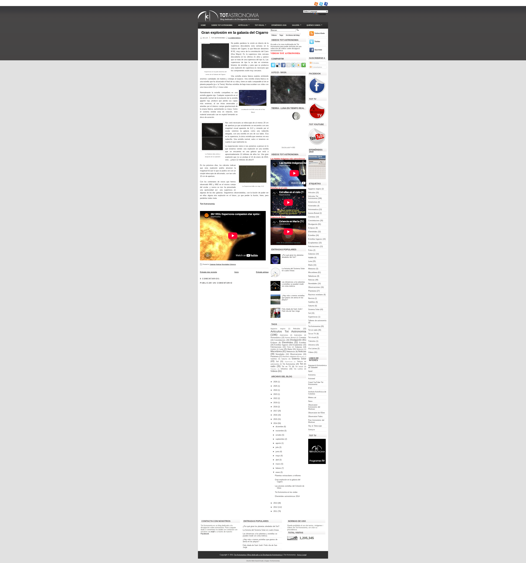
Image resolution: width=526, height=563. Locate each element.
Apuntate (318, 50)
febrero (279, 468)
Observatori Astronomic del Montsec (314, 407)
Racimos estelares (289, 356)
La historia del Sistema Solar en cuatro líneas (293, 270)
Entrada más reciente (208, 272)
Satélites (274, 359)
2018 (275, 407)
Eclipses (274, 343)
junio (278, 452)
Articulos (296, 329)
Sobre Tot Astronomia (221, 25)
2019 (275, 403)
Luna (281, 349)
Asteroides (298, 335)
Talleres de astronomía (317, 320)
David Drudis (259, 561)
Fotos (289, 347)
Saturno (284, 359)
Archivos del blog (292, 35)
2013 (275, 503)
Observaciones (296, 354)
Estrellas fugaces (281, 345)
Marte (290, 349)
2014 (275, 423)
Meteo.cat (312, 397)
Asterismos (284, 335)
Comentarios (316, 67)
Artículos (243, 25)
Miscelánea (276, 351)
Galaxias (213, 264)
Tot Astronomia (289, 364)
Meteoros (300, 349)
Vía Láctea (298, 369)
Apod (310, 371)
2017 (275, 411)
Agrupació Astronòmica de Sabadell (317, 366)
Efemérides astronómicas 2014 (287, 496)
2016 (275, 415)
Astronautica (276, 338)
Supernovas (288, 361)
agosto (278, 443)
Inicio (236, 272)
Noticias (218, 264)
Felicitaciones (276, 347)
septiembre (280, 439)
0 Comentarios (234, 38)
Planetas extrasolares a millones (288, 476)
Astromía (311, 375)
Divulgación (296, 340)
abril (277, 460)
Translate (322, 14)
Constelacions (279, 340)
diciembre (280, 427)
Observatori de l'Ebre (316, 413)
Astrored (311, 379)
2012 (275, 507)
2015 (275, 419)
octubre (279, 435)
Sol (277, 361)
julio (277, 447)
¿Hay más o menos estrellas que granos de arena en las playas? (293, 298)
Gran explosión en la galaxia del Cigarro (234, 32)
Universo (233, 264)
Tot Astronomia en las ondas (286, 492)
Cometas (302, 338)
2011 (275, 511)
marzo (278, 464)
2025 (275, 386)
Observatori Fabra (315, 416)
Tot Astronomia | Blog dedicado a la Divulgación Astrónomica (258, 555)
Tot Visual (260, 25)
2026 (275, 382)
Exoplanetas (297, 345)
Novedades (225, 264)
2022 (275, 398)
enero (278, 472)
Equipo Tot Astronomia (272, 561)
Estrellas (302, 343)
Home (203, 25)
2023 (275, 394)
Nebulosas (291, 352)
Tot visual (299, 366)
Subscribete (320, 33)
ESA (310, 388)
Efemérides (287, 342)
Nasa (310, 401)
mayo (278, 456)
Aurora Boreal (290, 337)
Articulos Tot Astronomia (288, 331)
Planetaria (274, 356)
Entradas (315, 63)
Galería (296, 25)
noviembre (280, 431)
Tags (281, 35)
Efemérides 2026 (278, 25)
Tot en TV (286, 366)
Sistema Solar (299, 358)
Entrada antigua (262, 272)
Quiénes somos (314, 25)
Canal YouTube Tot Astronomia (315, 383)
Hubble (273, 349)
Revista (301, 356)
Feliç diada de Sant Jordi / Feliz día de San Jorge (292, 310)
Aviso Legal (301, 555)
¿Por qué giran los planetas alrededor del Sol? (293, 256)
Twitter (317, 41)
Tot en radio (313, 330)
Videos (274, 35)
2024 (275, 390)
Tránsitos (273, 369)
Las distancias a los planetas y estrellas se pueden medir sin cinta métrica (293, 284)
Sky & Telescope (315, 426)
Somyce (311, 430)
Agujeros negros (278, 329)
